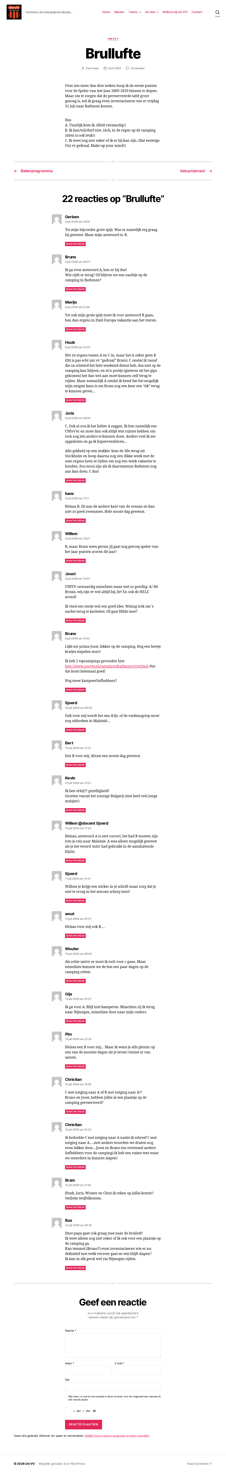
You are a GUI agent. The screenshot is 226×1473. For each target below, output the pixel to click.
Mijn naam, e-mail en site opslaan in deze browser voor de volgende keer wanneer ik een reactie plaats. (114, 1398)
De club (150, 12)
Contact (197, 12)
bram (95, 68)
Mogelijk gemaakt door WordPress (62, 1463)
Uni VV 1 (113, 38)
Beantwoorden (75, 244)
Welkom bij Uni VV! (174, 12)
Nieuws (119, 12)
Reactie (70, 1330)
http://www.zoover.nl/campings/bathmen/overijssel (107, 666)
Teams (133, 12)
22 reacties (137, 68)
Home (106, 12)
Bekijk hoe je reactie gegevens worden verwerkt (117, 1435)
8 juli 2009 (114, 68)
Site (67, 1379)
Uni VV (30, 1463)
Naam (69, 1363)
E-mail (119, 1363)
